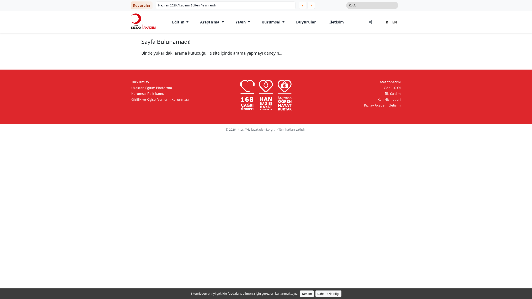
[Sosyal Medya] (370, 22)
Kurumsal (271, 22)
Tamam (307, 294)
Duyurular (306, 22)
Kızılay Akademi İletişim (382, 105)
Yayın (240, 22)
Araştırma (210, 22)
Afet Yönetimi (390, 82)
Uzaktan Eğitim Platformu (151, 88)
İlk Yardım (393, 93)
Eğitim (178, 22)
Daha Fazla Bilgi (328, 294)
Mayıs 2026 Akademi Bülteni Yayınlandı (187, 5)
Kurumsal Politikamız (148, 93)
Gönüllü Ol (392, 88)
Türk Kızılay (140, 82)
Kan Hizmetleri (389, 99)
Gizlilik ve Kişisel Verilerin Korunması (160, 99)
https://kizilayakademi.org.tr (256, 129)
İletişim (336, 22)
